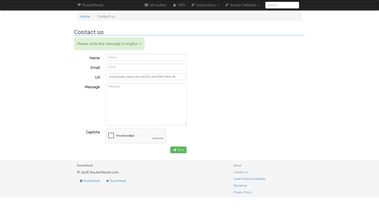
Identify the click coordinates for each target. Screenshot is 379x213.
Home (85, 16)
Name (95, 58)
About (237, 165)
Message (92, 87)
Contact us (241, 172)
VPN (181, 5)
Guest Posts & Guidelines (250, 178)
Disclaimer (240, 185)
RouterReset (92, 5)
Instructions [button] (206, 5)
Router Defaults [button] (243, 5)
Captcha (93, 132)
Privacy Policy (243, 192)
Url (97, 77)
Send (180, 149)
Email (95, 67)
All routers (157, 5)
